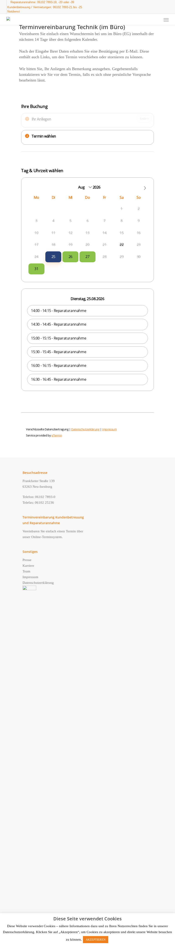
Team (26, 571)
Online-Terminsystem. (47, 537)
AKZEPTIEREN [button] (96, 939)
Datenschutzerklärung (38, 583)
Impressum (30, 577)
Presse (27, 560)
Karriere (28, 565)
